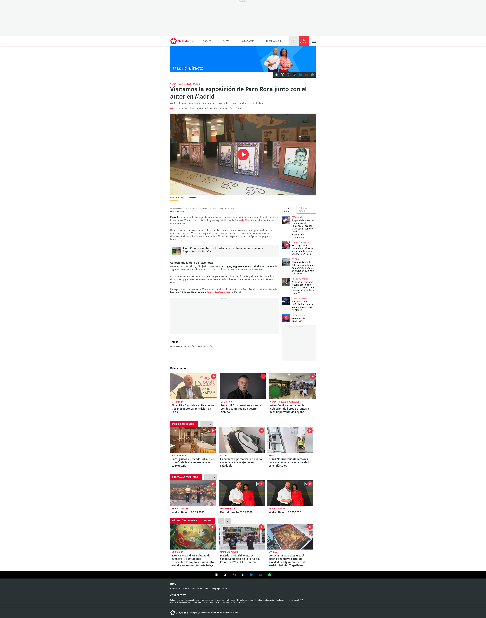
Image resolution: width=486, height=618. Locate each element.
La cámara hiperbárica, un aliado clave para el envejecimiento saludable (242, 440)
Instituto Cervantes (218, 292)
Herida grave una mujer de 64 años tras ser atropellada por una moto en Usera (286, 245)
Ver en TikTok (243, 575)
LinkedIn (301, 75)
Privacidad (197, 602)
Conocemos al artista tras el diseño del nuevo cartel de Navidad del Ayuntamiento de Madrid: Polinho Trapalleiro (290, 537)
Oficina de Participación (180, 602)
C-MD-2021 (243, 59)
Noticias (207, 41)
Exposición (207, 346)
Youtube (307, 75)
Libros (199, 346)
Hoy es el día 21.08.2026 (286, 318)
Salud (223, 455)
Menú (314, 41)
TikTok (294, 74)
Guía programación (219, 589)
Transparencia (207, 600)
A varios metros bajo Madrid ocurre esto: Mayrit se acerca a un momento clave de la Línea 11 (286, 282)
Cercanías (297, 217)
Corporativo (178, 595)
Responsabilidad (192, 600)
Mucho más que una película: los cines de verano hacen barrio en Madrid (286, 301)
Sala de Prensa (176, 600)
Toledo (295, 259)
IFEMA (271, 455)
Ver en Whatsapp (269, 574)
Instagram (288, 75)
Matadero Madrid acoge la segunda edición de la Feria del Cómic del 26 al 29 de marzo (242, 537)
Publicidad (230, 600)
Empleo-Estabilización (264, 600)
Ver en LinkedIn (251, 574)
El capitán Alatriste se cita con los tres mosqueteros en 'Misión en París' (193, 386)
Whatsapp (313, 75)
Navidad (273, 552)
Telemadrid (184, 589)
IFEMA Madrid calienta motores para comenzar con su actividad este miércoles (290, 440)
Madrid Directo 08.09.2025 (193, 493)
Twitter (282, 74)
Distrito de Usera (300, 242)
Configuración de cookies (234, 602)
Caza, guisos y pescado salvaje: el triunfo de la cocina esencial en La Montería (193, 440)
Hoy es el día (298, 315)
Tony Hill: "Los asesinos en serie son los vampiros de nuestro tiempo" (243, 386)
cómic (270, 217)
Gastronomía (178, 455)
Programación (273, 41)
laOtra (206, 589)
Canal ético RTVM (295, 600)
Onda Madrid (247, 41)
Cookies (218, 602)
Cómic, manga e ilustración (185, 84)
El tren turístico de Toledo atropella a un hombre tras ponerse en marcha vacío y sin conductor (286, 262)
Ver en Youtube (260, 574)
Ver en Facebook (216, 575)
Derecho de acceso (245, 600)
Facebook (276, 74)
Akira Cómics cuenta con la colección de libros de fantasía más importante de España (176, 251)
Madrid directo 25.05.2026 (242, 493)
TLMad (226, 41)
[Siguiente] (210, 424)
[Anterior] (203, 424)
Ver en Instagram (234, 574)
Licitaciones (281, 600)
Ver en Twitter (225, 575)
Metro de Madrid (300, 279)
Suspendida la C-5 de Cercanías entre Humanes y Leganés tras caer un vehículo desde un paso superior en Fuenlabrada (286, 220)
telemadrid (179, 612)
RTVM (173, 584)
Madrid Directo (179, 509)
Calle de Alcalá (243, 220)
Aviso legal (208, 602)
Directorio (219, 600)
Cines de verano (300, 298)
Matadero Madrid (229, 552)
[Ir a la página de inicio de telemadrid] (182, 41)
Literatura (177, 402)
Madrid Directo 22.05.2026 (290, 493)
